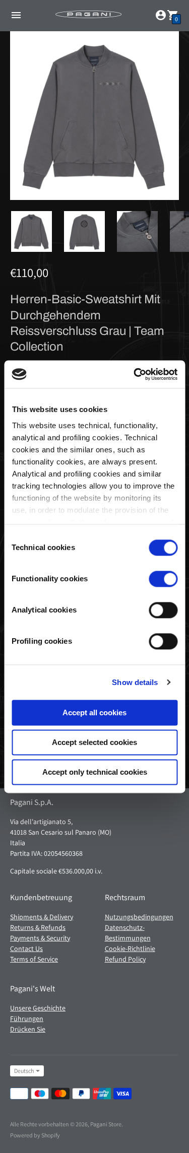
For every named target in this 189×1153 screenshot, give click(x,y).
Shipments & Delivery (41, 916)
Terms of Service (34, 959)
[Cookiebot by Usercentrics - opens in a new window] (134, 374)
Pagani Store (105, 1124)
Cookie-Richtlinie (130, 948)
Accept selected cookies (94, 742)
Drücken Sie (27, 1029)
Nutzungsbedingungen (139, 916)
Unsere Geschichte (38, 1007)
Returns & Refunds (38, 927)
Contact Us (26, 948)
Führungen (26, 1018)
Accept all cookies (94, 712)
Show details (135, 682)
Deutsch (24, 1070)
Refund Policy (125, 959)
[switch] (163, 579)
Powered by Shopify (35, 1135)
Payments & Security (40, 937)
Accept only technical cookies (94, 772)
